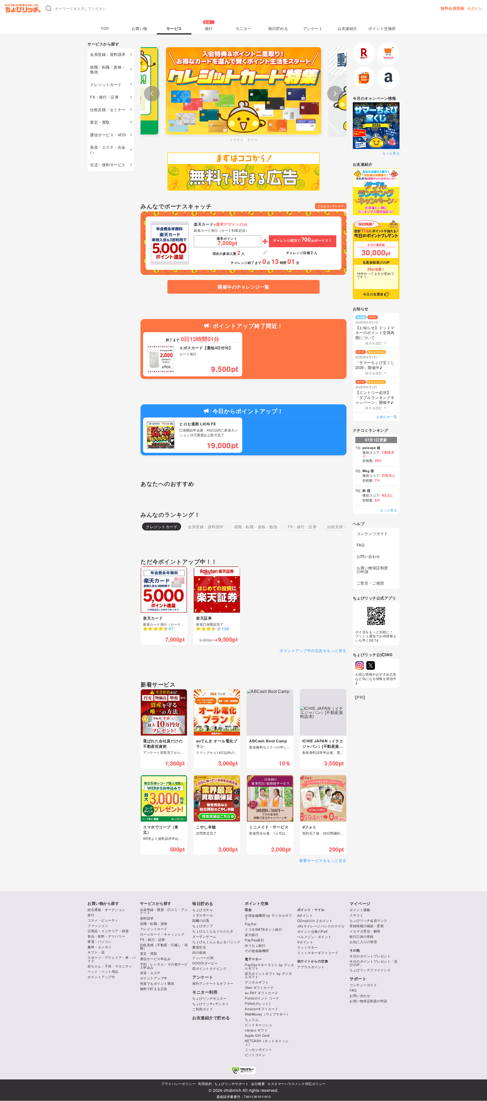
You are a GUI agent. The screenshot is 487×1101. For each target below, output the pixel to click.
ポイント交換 (256, 903)
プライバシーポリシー (178, 1083)
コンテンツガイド (372, 533)
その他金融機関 (257, 950)
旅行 (209, 28)
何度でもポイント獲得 (157, 983)
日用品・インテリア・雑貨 (108, 930)
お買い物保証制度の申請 (372, 569)
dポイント (305, 915)
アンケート (313, 28)
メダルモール (202, 915)
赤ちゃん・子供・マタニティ (110, 966)
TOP (105, 28)
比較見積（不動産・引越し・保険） (164, 946)
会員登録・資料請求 (108, 54)
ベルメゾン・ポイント (314, 936)
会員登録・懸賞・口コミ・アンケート (164, 911)
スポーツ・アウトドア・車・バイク (111, 959)
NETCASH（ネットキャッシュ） (267, 1042)
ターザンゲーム (204, 936)
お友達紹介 (347, 28)
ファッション (98, 925)
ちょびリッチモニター (209, 998)
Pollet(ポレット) (257, 1003)
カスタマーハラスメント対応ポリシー (296, 1083)
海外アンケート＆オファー (212, 983)
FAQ (361, 544)
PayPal (250, 924)
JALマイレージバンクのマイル (321, 926)
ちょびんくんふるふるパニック (216, 941)
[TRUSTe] (243, 1070)
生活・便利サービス (108, 164)
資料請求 (147, 918)
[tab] (231, 140)
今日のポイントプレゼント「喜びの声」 (373, 963)
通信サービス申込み (155, 958)
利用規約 (205, 1083)
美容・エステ (150, 972)
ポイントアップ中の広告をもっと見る (313, 650)
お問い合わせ (368, 556)
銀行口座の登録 (362, 936)
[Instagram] (359, 665)
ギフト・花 (96, 952)
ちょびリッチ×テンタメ (210, 1003)
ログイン (474, 8)
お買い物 (139, 28)
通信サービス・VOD (108, 134)
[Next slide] (335, 94)
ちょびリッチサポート (231, 1083)
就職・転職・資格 (153, 923)
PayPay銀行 (254, 940)
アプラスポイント (311, 966)
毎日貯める (278, 28)
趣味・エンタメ (100, 946)
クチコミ (356, 915)
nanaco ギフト (256, 1030)
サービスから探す (155, 903)
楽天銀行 (251, 934)
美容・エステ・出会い (108, 149)
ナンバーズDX (203, 957)
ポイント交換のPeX (312, 931)
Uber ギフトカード (259, 987)
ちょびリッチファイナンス (370, 969)
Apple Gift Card (257, 1035)
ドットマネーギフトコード (317, 952)
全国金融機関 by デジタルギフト (268, 917)
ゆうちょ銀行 (255, 945)
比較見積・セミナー (108, 109)
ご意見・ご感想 (370, 583)
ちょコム (251, 1019)
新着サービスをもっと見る (322, 860)
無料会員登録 (452, 8)
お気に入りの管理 (363, 941)
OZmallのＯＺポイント (315, 920)
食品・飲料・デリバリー (106, 936)
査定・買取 (100, 122)
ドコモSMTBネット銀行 (263, 929)
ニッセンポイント (258, 1049)
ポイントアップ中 (101, 976)
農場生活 (199, 947)
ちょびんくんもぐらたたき (212, 931)
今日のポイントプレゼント (370, 956)
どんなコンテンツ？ (331, 206)
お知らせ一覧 (386, 416)
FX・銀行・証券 (104, 96)
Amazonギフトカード (261, 1008)
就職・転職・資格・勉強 (108, 69)
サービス (174, 28)
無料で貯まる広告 (153, 988)
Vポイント (305, 942)
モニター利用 (204, 992)
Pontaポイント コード (262, 998)
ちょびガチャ (202, 909)
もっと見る (390, 153)
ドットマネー (307, 947)
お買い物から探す (103, 903)
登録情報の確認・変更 (367, 925)
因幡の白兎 (201, 920)
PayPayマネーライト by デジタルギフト (269, 966)
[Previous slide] (152, 94)
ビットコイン (255, 1054)
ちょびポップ (202, 925)
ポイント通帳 (360, 909)
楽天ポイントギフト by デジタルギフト (268, 975)
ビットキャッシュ (258, 1024)
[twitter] (370, 665)
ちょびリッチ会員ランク (368, 920)
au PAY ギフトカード (261, 992)
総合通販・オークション (106, 909)
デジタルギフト (257, 982)
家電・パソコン (100, 941)
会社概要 (258, 1083)
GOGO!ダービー (205, 963)
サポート (358, 979)
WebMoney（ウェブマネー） (267, 1014)
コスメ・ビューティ (103, 920)
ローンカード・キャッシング (162, 934)
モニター (243, 28)
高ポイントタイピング (209, 968)
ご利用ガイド (202, 1009)
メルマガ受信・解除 (365, 931)
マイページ (360, 904)
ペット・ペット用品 (103, 971)
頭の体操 (199, 952)
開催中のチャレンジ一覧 (243, 286)
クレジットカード (105, 84)
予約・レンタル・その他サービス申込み (164, 966)
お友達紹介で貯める (211, 1018)
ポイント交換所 (382, 28)
